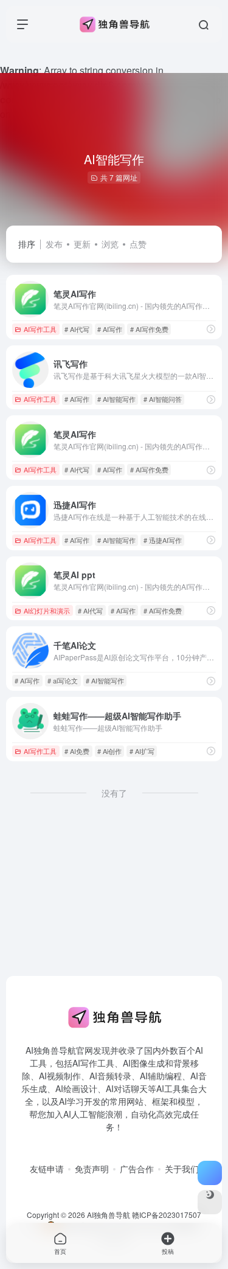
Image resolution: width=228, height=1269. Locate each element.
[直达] (211, 329)
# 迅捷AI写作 (162, 540)
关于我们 (182, 1169)
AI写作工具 (40, 329)
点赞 (138, 244)
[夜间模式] (210, 1202)
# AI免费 (76, 751)
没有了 (114, 793)
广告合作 (137, 1169)
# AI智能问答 (162, 399)
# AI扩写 (142, 751)
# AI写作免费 (149, 329)
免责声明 (92, 1169)
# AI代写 (76, 329)
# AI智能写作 (116, 399)
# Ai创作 (109, 751)
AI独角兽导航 (108, 1214)
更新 (82, 244)
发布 (54, 244)
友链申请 (47, 1169)
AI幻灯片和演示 (47, 610)
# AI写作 (109, 329)
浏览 (110, 244)
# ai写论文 (62, 680)
